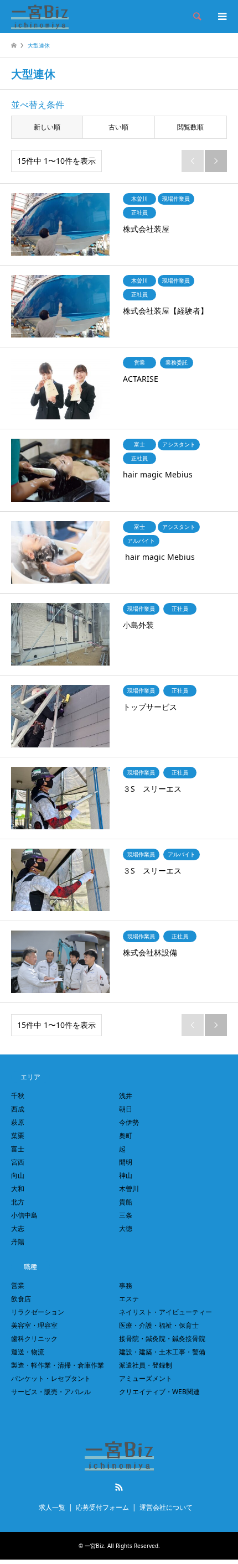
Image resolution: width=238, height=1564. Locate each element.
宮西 (17, 1162)
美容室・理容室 (34, 1325)
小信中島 (24, 1215)
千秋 (17, 1095)
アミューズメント (145, 1378)
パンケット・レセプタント (51, 1378)
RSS (119, 1487)
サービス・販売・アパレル (51, 1391)
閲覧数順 (190, 127)
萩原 (17, 1122)
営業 (17, 1285)
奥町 (125, 1135)
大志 (17, 1228)
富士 (17, 1148)
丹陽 (17, 1241)
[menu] (221, 16)
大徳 (125, 1228)
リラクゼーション (37, 1312)
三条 (125, 1215)
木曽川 (129, 1188)
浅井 (125, 1095)
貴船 (125, 1202)
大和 (17, 1188)
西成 (17, 1109)
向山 (17, 1175)
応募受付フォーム (102, 1507)
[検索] (196, 16)
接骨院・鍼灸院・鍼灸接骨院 (162, 1338)
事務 (125, 1285)
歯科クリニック (34, 1338)
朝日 (125, 1109)
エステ (129, 1298)
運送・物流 (27, 1352)
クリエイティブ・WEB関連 (159, 1391)
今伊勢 (129, 1122)
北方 (17, 1202)
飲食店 (21, 1298)
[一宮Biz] (40, 16)
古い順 (118, 127)
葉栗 (17, 1135)
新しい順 (47, 127)
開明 (125, 1162)
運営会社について (166, 1507)
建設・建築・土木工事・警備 (162, 1352)
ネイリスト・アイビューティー (165, 1312)
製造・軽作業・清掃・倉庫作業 (57, 1365)
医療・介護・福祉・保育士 (159, 1325)
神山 (125, 1175)
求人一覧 (52, 1507)
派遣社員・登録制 (145, 1365)
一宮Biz (94, 1546)
